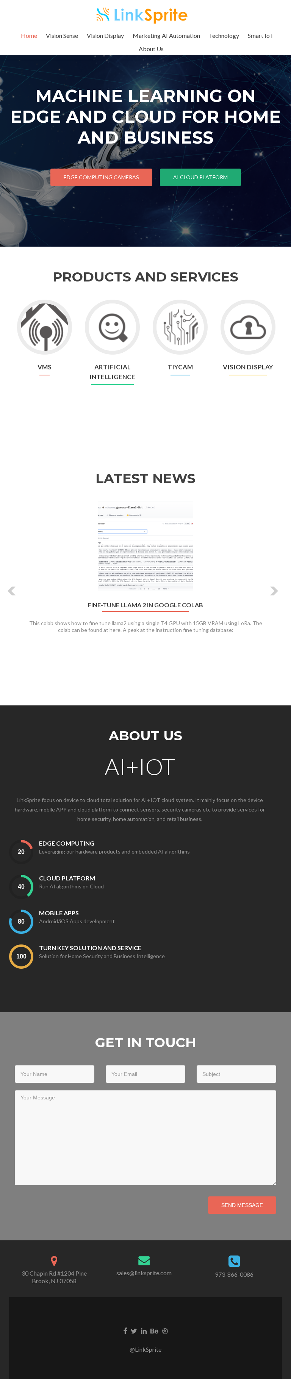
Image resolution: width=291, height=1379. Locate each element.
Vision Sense (62, 35)
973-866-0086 (234, 1274)
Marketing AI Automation (166, 35)
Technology (224, 35)
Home (29, 35)
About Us (151, 48)
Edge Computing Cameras (101, 177)
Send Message (242, 1205)
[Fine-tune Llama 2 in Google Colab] (145, 547)
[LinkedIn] (144, 1330)
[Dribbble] (165, 1330)
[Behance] (154, 1330)
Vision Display (105, 35)
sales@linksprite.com (144, 1272)
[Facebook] (125, 1330)
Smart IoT (261, 35)
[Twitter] (134, 1330)
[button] (11, 590)
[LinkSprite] (142, 14)
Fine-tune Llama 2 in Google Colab (145, 605)
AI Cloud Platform (200, 177)
